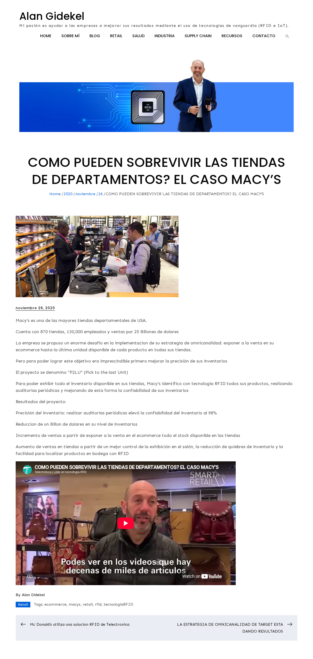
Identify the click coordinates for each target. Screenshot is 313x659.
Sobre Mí (70, 36)
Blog (94, 36)
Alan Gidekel (51, 16)
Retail (116, 36)
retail (88, 604)
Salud (138, 36)
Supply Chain (198, 36)
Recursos (232, 36)
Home (45, 36)
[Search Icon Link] (287, 36)
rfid (98, 604)
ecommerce (56, 604)
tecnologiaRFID (118, 604)
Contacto (263, 36)
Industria (165, 36)
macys (74, 604)
